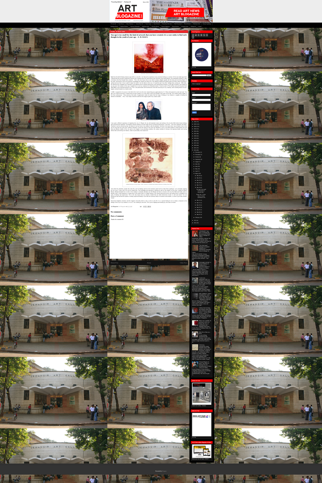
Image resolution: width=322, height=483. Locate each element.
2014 (195, 150)
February (197, 217)
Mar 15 (198, 185)
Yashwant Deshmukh (135, 26)
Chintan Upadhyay (207, 23)
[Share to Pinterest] (150, 206)
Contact (200, 26)
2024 (195, 126)
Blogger (164, 471)
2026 (195, 121)
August (197, 161)
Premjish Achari (184, 26)
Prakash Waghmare (165, 26)
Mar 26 (198, 175)
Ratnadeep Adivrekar (167, 23)
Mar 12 (198, 200)
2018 (195, 140)
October (197, 157)
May (196, 168)
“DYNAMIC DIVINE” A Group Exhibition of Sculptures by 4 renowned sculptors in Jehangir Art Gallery (205, 265)
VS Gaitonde (113, 23)
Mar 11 (198, 202)
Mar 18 (198, 182)
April (196, 171)
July (196, 164)
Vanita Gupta (148, 23)
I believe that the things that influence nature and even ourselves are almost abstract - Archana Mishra (205, 310)
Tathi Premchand (178, 23)
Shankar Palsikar (124, 26)
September (198, 159)
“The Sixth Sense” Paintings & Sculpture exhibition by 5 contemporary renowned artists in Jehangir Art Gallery (201, 249)
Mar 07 (198, 207)
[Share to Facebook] (148, 206)
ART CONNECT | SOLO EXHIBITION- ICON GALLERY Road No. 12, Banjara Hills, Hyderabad (205, 295)
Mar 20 (198, 178)
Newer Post (114, 263)
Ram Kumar (121, 23)
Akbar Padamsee (130, 23)
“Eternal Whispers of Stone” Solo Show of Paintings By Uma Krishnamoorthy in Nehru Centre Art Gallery (205, 364)
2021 (195, 133)
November (198, 154)
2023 (195, 128)
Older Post (183, 263)
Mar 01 (198, 214)
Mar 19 (198, 180)
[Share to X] (147, 206)
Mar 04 (198, 212)
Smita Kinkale (157, 23)
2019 (195, 138)
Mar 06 (198, 209)
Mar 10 (198, 205)
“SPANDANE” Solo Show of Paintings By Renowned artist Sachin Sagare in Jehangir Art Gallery (204, 234)
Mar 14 (198, 187)
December (197, 152)
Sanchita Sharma (155, 26)
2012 (195, 222)
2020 (195, 136)
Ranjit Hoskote (175, 26)
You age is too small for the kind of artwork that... (201, 191)
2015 (195, 147)
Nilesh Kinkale (187, 23)
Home (149, 263)
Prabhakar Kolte (196, 23)
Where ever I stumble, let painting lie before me (205, 321)
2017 (195, 143)
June (196, 166)
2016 (195, 145)
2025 (195, 124)
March (197, 173)
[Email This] (144, 206)
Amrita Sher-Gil (139, 23)
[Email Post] (140, 206)
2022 (195, 131)
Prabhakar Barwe (114, 26)
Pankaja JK (193, 26)
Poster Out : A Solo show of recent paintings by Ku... (201, 196)
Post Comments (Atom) (152, 268)
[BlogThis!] (145, 206)
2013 (195, 220)
